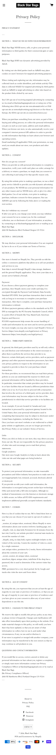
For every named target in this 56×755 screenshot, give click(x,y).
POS (16, 736)
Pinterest (29, 716)
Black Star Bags (31, 733)
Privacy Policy (28, 702)
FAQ (28, 706)
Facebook (29, 712)
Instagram (29, 720)
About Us (28, 699)
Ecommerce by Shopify (31, 736)
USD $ (26, 727)
